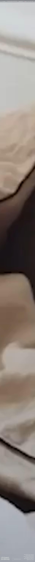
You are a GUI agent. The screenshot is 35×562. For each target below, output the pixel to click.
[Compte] (30, 2)
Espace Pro (21, 1)
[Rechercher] (28, 2)
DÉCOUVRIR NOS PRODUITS (17, 559)
